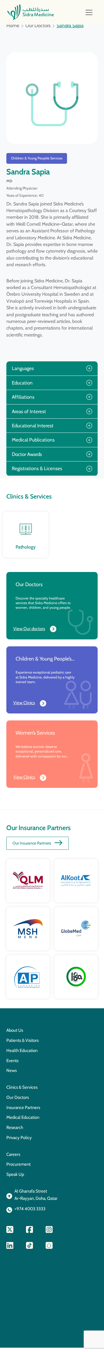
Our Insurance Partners (31, 843)
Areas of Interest (29, 411)
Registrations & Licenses (37, 468)
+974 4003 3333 (29, 1208)
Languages (23, 368)
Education (22, 383)
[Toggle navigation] (89, 12)
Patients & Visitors (22, 1040)
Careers (13, 1154)
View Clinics (24, 702)
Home (12, 25)
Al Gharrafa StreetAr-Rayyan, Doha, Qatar (35, 1195)
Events (12, 1060)
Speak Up (15, 1174)
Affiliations (23, 397)
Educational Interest (32, 425)
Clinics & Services (22, 1087)
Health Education (22, 1050)
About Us (14, 1030)
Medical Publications (33, 440)
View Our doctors (29, 628)
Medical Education (22, 1117)
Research (14, 1127)
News (11, 1070)
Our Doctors (38, 25)
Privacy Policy (19, 1137)
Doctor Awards (27, 454)
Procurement (18, 1164)
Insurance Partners (23, 1107)
